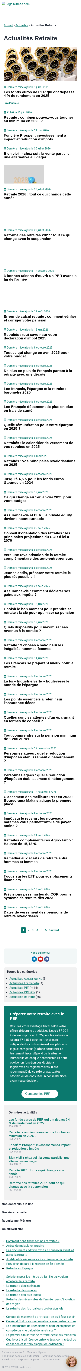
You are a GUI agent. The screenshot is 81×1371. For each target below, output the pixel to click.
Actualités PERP (20, 988)
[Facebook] (46, 959)
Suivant (54, 930)
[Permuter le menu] (77, 8)
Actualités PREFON (22, 992)
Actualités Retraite (22, 997)
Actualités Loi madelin (24, 983)
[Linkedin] (34, 959)
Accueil (8, 25)
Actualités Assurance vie (25, 978)
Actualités (21, 25)
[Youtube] (40, 959)
